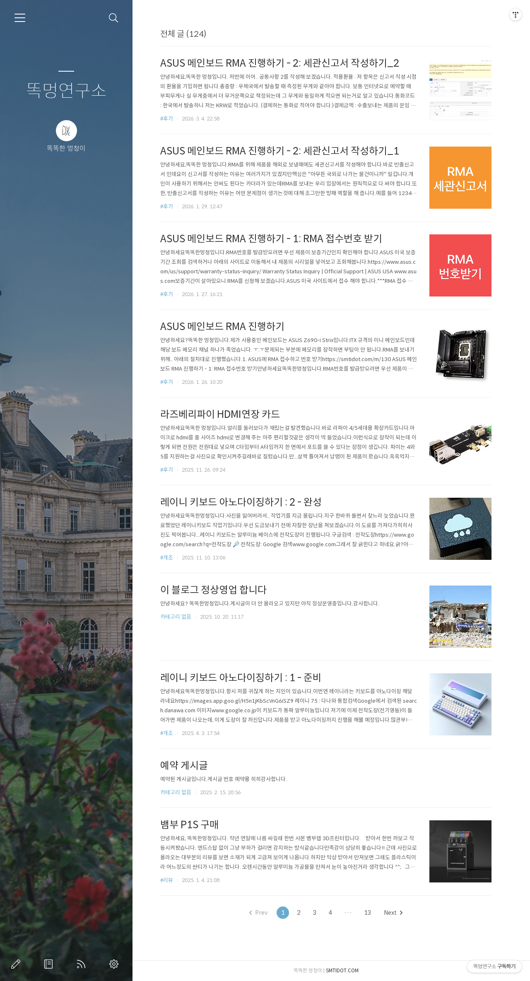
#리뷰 (166, 880)
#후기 (166, 118)
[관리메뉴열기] (515, 14)
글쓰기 (17, 964)
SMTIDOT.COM (342, 970)
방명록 (50, 964)
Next (390, 912)
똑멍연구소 (66, 91)
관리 (115, 964)
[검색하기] (113, 18)
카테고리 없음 (175, 616)
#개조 (166, 557)
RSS (83, 964)
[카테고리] (19, 17)
